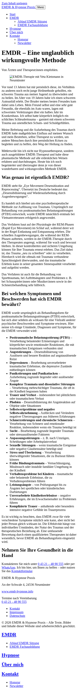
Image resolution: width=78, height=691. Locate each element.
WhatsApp (8, 567)
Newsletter (24, 43)
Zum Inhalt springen (14, 3)
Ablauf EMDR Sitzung (32, 21)
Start (12, 14)
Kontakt (15, 35)
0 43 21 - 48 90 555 (14, 601)
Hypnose (15, 28)
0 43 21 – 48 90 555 (50, 564)
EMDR (14, 18)
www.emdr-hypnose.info (17, 591)
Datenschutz (17, 615)
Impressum (16, 612)
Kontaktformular (21, 571)
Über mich (16, 32)
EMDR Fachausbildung (33, 25)
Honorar (23, 39)
